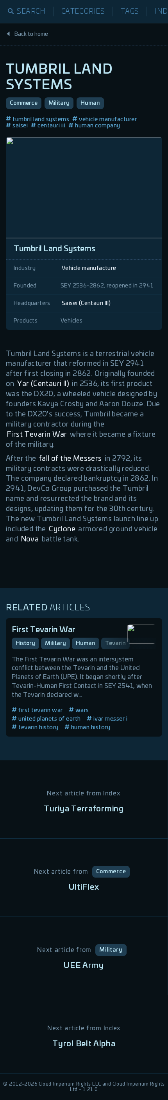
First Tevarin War (37, 434)
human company (97, 126)
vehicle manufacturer (108, 119)
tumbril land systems (41, 119)
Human (90, 103)
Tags (130, 11)
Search (31, 11)
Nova (30, 539)
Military (59, 103)
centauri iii (51, 126)
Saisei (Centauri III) (86, 303)
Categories (83, 11)
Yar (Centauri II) (43, 384)
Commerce (24, 103)
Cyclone (62, 529)
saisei (20, 126)
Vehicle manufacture (89, 268)
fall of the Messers (70, 458)
